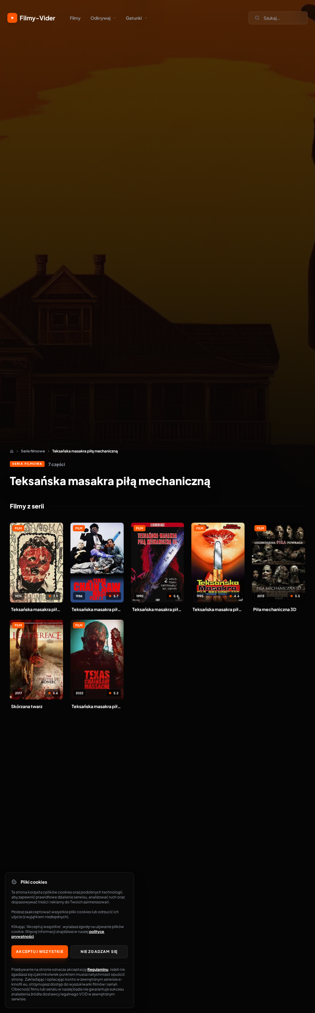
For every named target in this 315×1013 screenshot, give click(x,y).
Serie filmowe (33, 451)
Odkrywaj (100, 18)
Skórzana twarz (26, 706)
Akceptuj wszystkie (39, 951)
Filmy (75, 18)
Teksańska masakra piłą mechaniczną (36, 609)
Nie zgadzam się (99, 951)
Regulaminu (97, 969)
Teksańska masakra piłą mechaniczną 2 (97, 609)
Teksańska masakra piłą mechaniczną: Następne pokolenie (218, 609)
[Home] (12, 451)
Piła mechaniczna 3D (274, 609)
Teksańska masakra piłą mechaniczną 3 (157, 609)
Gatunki (134, 18)
